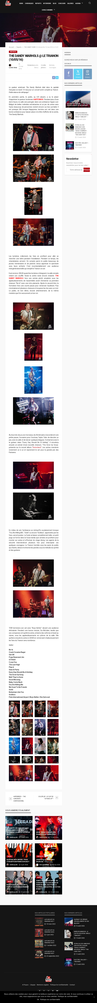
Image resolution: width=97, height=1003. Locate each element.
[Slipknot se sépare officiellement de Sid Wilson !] (78, 99)
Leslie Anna (13, 67)
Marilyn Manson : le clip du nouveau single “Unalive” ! (81, 115)
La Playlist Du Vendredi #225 (49, 931)
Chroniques (29, 3)
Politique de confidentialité (59, 985)
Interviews (47, 3)
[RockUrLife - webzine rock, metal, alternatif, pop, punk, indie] (8, 3)
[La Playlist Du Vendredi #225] (39, 932)
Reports (38, 3)
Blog (54, 3)
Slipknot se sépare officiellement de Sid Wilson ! (77, 104)
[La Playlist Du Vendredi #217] (39, 922)
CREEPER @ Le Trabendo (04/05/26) (45, 861)
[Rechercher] (90, 3)
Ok (38, 999)
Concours (61, 3)
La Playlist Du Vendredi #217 (49, 920)
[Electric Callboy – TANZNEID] (70, 145)
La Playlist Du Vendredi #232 (49, 941)
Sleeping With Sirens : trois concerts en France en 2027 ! (18, 861)
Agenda (78, 3)
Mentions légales (43, 985)
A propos (25, 985)
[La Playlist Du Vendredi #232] (39, 943)
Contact (72, 985)
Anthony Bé (14, 837)
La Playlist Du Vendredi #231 (49, 952)
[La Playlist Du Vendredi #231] (39, 954)
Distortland (37, 447)
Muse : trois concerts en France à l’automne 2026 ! (46, 833)
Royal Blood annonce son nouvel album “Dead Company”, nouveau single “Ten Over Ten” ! (81, 130)
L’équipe (32, 985)
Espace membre (47, 10)
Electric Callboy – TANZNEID (82, 144)
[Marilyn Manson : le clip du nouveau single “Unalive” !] (70, 115)
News (21, 3)
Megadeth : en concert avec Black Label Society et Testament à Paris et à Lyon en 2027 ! (18, 831)
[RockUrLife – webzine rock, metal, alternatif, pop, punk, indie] (48, 979)
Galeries (70, 3)
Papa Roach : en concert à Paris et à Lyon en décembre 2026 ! (17, 887)
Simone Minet (44, 865)
